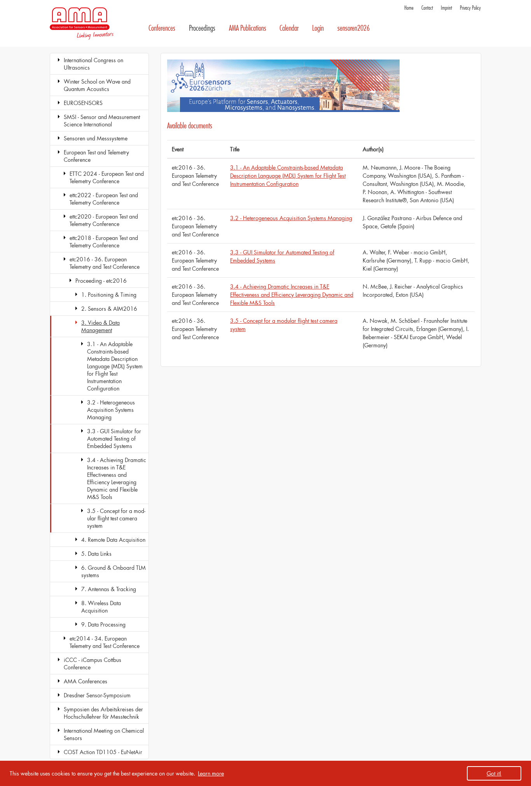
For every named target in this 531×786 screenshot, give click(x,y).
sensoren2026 (353, 28)
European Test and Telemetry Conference (96, 156)
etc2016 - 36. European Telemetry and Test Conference (105, 263)
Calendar (289, 28)
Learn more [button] (211, 773)
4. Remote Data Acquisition (113, 539)
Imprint (446, 8)
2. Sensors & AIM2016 (109, 308)
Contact (427, 8)
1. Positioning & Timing (108, 294)
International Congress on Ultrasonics (93, 63)
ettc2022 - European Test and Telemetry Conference (104, 198)
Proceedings (202, 28)
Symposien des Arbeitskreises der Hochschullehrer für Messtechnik (103, 712)
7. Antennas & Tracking (108, 589)
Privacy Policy (470, 8)
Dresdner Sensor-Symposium (97, 695)
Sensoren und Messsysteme (96, 138)
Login (318, 28)
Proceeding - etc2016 (101, 280)
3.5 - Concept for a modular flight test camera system (116, 518)
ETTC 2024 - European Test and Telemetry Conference (107, 177)
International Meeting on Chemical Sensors (104, 734)
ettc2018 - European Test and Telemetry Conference (104, 241)
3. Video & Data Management (100, 326)
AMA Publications (247, 28)
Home (409, 8)
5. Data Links (96, 553)
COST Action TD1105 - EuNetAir (103, 752)
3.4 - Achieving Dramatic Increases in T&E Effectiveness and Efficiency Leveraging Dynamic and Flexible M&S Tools (116, 478)
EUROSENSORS (83, 103)
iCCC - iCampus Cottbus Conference (92, 663)
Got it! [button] (494, 773)
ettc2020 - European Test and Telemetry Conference (104, 220)
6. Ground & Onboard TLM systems (113, 571)
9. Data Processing (103, 624)
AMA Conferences (85, 681)
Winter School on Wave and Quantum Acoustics (97, 85)
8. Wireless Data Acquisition (101, 606)
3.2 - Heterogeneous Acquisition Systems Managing (111, 410)
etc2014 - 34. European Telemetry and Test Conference (105, 642)
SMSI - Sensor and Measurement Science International (102, 120)
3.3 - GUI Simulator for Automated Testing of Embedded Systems (114, 438)
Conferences (161, 28)
